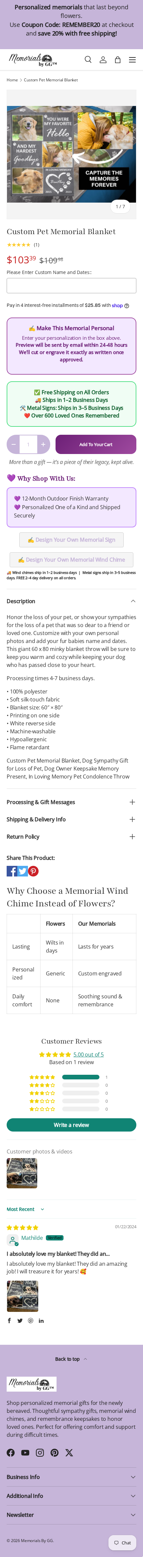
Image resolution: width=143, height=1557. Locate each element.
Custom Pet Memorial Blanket (51, 80)
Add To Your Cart (95, 444)
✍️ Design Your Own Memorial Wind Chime (71, 559)
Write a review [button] (71, 1125)
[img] (22, 1227)
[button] (43, 1077)
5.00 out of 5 (88, 1054)
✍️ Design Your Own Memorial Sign (71, 539)
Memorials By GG (37, 1540)
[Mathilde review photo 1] (23, 1296)
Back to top (68, 1359)
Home (12, 80)
